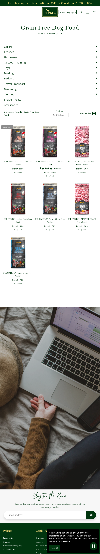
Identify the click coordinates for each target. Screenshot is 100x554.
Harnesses (10, 57)
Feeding (9, 73)
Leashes (9, 52)
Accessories (11, 105)
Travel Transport (14, 84)
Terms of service (9, 549)
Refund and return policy (12, 546)
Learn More (64, 541)
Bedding (9, 78)
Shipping (6, 542)
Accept (54, 547)
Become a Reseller (42, 549)
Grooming (10, 89)
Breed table (40, 538)
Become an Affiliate (43, 546)
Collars (8, 46)
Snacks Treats (12, 99)
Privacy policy (8, 538)
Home (40, 34)
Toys (7, 68)
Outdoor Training (15, 62)
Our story (39, 542)
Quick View (18, 142)
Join (91, 515)
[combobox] (60, 115)
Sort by (59, 111)
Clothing (9, 94)
